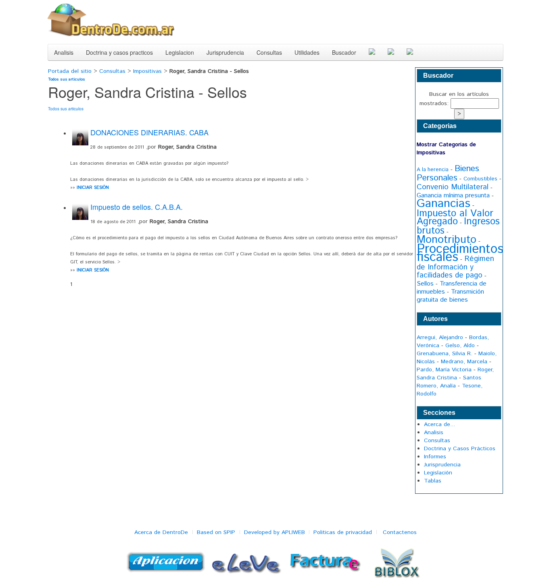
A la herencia (433, 170)
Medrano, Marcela (464, 362)
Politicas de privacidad (342, 532)
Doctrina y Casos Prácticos (459, 449)
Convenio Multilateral (452, 187)
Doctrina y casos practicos (119, 52)
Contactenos (400, 532)
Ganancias (443, 203)
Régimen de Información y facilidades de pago (455, 267)
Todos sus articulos (66, 79)
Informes (435, 457)
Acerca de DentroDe (161, 532)
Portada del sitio (71, 71)
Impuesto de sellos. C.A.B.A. (136, 206)
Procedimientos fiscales (460, 253)
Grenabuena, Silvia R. (444, 354)
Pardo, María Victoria (444, 370)
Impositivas (147, 71)
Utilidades (306, 52)
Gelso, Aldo (460, 346)
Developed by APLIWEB (274, 532)
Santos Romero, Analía (449, 382)
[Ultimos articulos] (372, 52)
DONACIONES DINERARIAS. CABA (149, 132)
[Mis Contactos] (410, 52)
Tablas (432, 481)
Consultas (269, 52)
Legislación (438, 473)
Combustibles (480, 179)
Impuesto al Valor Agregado (455, 217)
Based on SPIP (216, 532)
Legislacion (179, 52)
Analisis (63, 52)
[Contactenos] (391, 52)
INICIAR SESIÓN (93, 187)
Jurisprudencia (225, 52)
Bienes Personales (448, 173)
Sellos (425, 283)
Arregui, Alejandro (440, 337)
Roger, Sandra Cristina (455, 374)
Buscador (344, 52)
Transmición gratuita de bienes (450, 295)
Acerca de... (439, 424)
